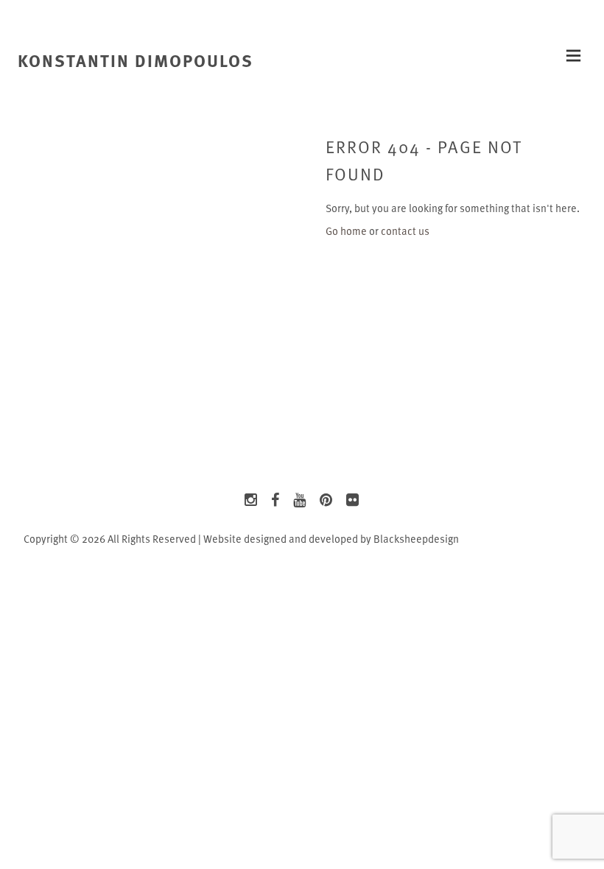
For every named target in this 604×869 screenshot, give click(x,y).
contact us (405, 231)
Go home (346, 231)
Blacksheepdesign (416, 538)
